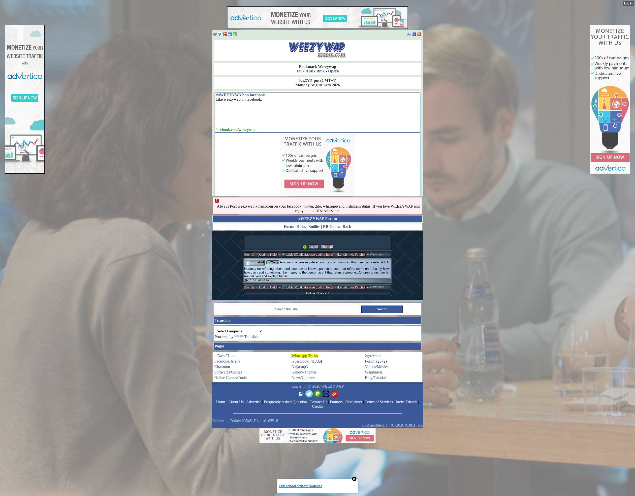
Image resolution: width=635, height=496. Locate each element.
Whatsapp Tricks (304, 356)
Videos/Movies (376, 367)
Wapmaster (373, 372)
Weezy (274, 262)
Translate (251, 337)
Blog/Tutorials (376, 377)
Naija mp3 (299, 367)
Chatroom (222, 367)
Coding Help (268, 254)
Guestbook (300, 361)
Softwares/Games (228, 372)
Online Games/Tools (230, 377)
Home (249, 254)
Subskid (257, 262)
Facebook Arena (227, 361)
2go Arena (373, 356)
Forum (370, 361)
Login (313, 246)
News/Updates (303, 377)
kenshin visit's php (351, 254)
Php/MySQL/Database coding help (307, 254)
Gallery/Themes (304, 372)
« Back (219, 356)
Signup (327, 246)
